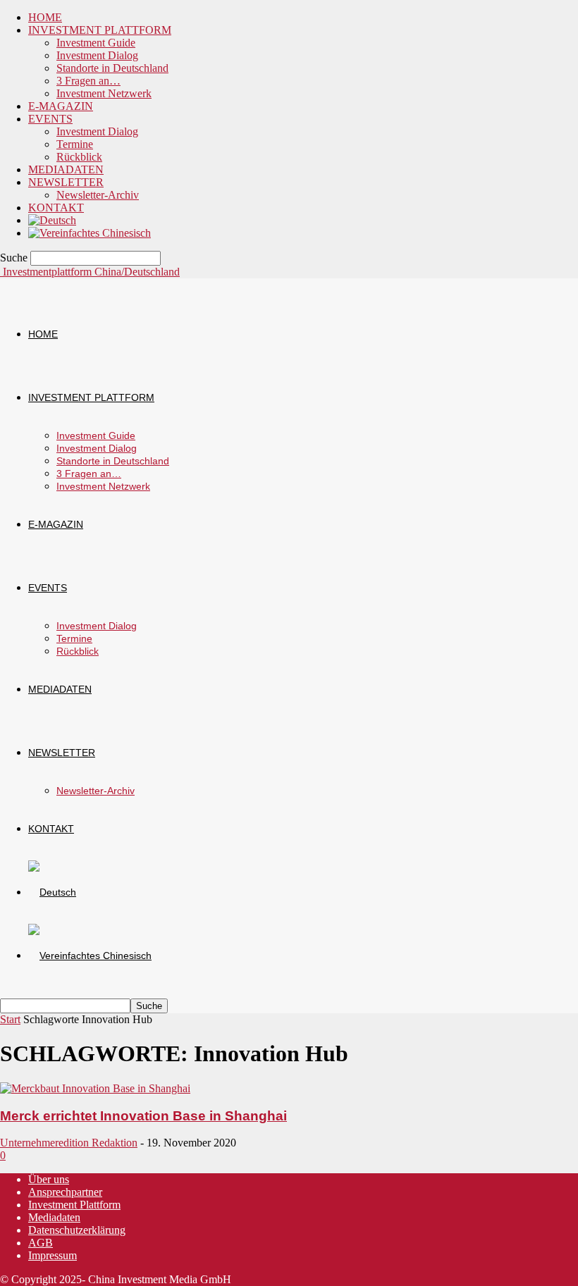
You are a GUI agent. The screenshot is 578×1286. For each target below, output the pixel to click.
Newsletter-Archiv (97, 195)
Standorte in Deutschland (112, 68)
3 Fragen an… (88, 81)
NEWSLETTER (66, 182)
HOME (45, 17)
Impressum (52, 1255)
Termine (74, 144)
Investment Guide (95, 43)
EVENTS (50, 119)
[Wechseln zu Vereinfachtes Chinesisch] (89, 233)
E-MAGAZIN (60, 106)
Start (10, 1019)
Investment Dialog (97, 55)
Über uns (48, 1179)
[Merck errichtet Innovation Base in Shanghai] (95, 1088)
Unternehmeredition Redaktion (68, 1143)
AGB (40, 1243)
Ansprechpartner (65, 1192)
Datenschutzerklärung (76, 1230)
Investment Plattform (74, 1205)
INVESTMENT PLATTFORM (99, 30)
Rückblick (79, 157)
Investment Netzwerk (104, 93)
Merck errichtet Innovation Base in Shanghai (143, 1115)
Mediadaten (54, 1217)
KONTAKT (56, 208)
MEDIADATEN (66, 169)
